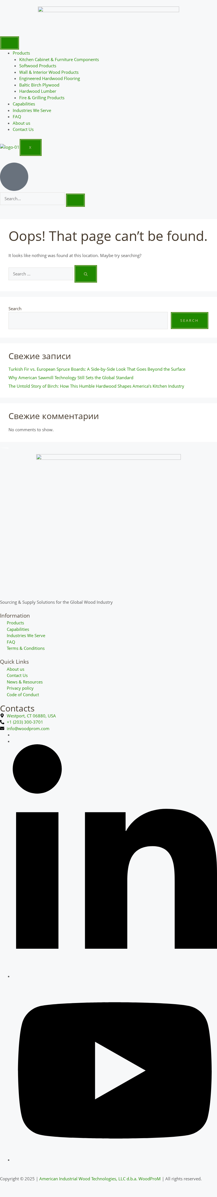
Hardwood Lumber (37, 91)
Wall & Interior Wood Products (49, 72)
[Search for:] (41, 274)
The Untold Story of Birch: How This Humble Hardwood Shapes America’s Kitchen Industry (96, 386)
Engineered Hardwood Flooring (49, 78)
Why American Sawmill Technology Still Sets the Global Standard (70, 377)
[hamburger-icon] (9, 43)
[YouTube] (115, 1160)
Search (14, 308)
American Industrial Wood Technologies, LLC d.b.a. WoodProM (100, 1178)
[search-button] (75, 200)
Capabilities (24, 104)
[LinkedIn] (115, 976)
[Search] (85, 274)
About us (21, 123)
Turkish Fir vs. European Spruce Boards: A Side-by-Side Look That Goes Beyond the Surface (96, 369)
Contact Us (23, 129)
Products (21, 53)
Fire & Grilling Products (41, 97)
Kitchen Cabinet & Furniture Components (59, 59)
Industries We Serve (32, 110)
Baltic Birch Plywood (39, 85)
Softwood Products (37, 65)
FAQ (17, 116)
